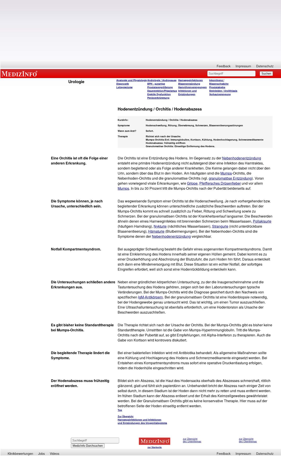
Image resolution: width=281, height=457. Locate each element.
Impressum (243, 66)
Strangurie (220, 226)
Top (120, 410)
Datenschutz (265, 66)
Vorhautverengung (220, 94)
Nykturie (160, 226)
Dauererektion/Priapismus (162, 90)
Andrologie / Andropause (162, 80)
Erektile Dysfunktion (159, 94)
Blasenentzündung (189, 83)
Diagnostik (122, 83)
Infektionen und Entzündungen (187, 92)
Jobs (41, 453)
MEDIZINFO (20, 73)
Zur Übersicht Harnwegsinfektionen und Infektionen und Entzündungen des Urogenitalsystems (142, 420)
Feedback (224, 66)
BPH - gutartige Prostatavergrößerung (160, 85)
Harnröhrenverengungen (192, 87)
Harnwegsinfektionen (190, 80)
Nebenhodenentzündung (241, 158)
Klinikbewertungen (20, 453)
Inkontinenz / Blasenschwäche (219, 82)
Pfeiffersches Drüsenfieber (220, 183)
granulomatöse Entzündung (230, 178)
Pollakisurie (262, 221)
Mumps (226, 173)
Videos (54, 453)
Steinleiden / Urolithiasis (223, 90)
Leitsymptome (124, 87)
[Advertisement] (140, 30)
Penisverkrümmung (158, 97)
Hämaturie (156, 231)
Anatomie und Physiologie (131, 80)
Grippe (192, 183)
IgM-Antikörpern (150, 297)
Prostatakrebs (217, 87)
